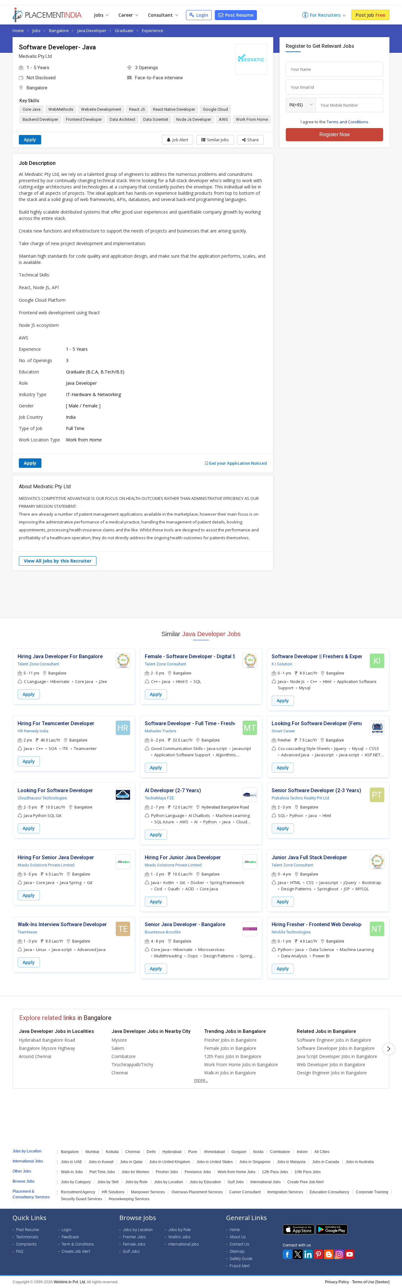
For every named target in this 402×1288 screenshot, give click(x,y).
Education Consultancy (329, 1192)
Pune (192, 1152)
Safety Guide (241, 1258)
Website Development (101, 109)
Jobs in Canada (325, 1162)
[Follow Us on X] (297, 1254)
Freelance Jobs (198, 1172)
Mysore (119, 1040)
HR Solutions (113, 1192)
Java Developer (91, 30)
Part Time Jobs (102, 1172)
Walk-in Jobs (72, 1172)
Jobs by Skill (108, 1182)
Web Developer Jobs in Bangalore (331, 1064)
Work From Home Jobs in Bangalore (241, 1064)
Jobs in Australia (360, 1162)
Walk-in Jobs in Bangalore (230, 1073)
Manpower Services (148, 1192)
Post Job (370, 15)
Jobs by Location (168, 1182)
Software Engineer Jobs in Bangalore (334, 1040)
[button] (250, 139)
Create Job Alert (76, 1251)
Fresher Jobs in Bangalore (230, 1040)
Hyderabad (172, 1152)
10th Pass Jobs (308, 1172)
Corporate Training (372, 1192)
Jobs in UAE (71, 1162)
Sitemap (237, 1251)
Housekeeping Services (129, 1199)
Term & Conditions (78, 1244)
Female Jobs (134, 1244)
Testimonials (27, 1237)
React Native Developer (174, 109)
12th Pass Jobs (275, 1172)
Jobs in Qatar (131, 1162)
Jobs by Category (76, 1182)
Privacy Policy (337, 1282)
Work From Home (252, 119)
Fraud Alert (240, 1265)
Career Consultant (245, 1192)
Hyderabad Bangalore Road (47, 1040)
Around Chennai (35, 1056)
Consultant (161, 15)
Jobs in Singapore (254, 1162)
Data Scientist (155, 119)
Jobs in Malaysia (291, 1162)
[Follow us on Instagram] (339, 1254)
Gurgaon (239, 1152)
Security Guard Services (81, 1199)
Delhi (151, 1152)
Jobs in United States (215, 1162)
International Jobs (265, 1182)
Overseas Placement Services (197, 1192)
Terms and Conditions (347, 122)
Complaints (26, 1244)
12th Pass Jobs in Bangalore (232, 1056)
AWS (223, 119)
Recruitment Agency (78, 1192)
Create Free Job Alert (305, 1182)
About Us (238, 1237)
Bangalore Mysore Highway (47, 1048)
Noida (258, 1152)
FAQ (19, 1251)
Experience (152, 30)
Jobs (99, 15)
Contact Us (239, 1244)
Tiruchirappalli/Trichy (132, 1064)
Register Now (334, 134)
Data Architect (122, 119)
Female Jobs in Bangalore (230, 1048)
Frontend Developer (84, 119)
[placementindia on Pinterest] (318, 1254)
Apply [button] (29, 694)
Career (126, 15)
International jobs (183, 1244)
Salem (117, 1048)
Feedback (70, 1237)
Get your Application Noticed (237, 463)
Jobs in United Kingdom (169, 1162)
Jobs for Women (135, 1172)
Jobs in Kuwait (101, 1162)
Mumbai (92, 1152)
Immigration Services (285, 1192)
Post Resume (238, 15)
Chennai (119, 1073)
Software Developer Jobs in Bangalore (336, 1048)
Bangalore (59, 30)
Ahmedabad (214, 1152)
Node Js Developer (193, 119)
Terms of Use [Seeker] (370, 1282)
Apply (30, 140)
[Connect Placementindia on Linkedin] (308, 1254)
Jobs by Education (205, 1182)
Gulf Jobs (236, 1182)
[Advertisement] (201, 594)
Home (18, 30)
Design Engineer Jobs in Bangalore (332, 1073)
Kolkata (112, 1152)
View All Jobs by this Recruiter (57, 561)
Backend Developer (40, 119)
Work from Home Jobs (236, 1172)
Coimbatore (123, 1056)
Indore (302, 1152)
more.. (201, 1080)
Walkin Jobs (179, 1237)
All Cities (321, 1152)
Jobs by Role (136, 1182)
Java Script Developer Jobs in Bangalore (337, 1056)
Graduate (124, 30)
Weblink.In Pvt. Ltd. (70, 1282)
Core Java (32, 109)
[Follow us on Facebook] (287, 1254)
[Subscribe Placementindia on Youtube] (349, 1254)
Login (201, 15)
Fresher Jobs (167, 1172)
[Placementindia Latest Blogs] (329, 1254)
